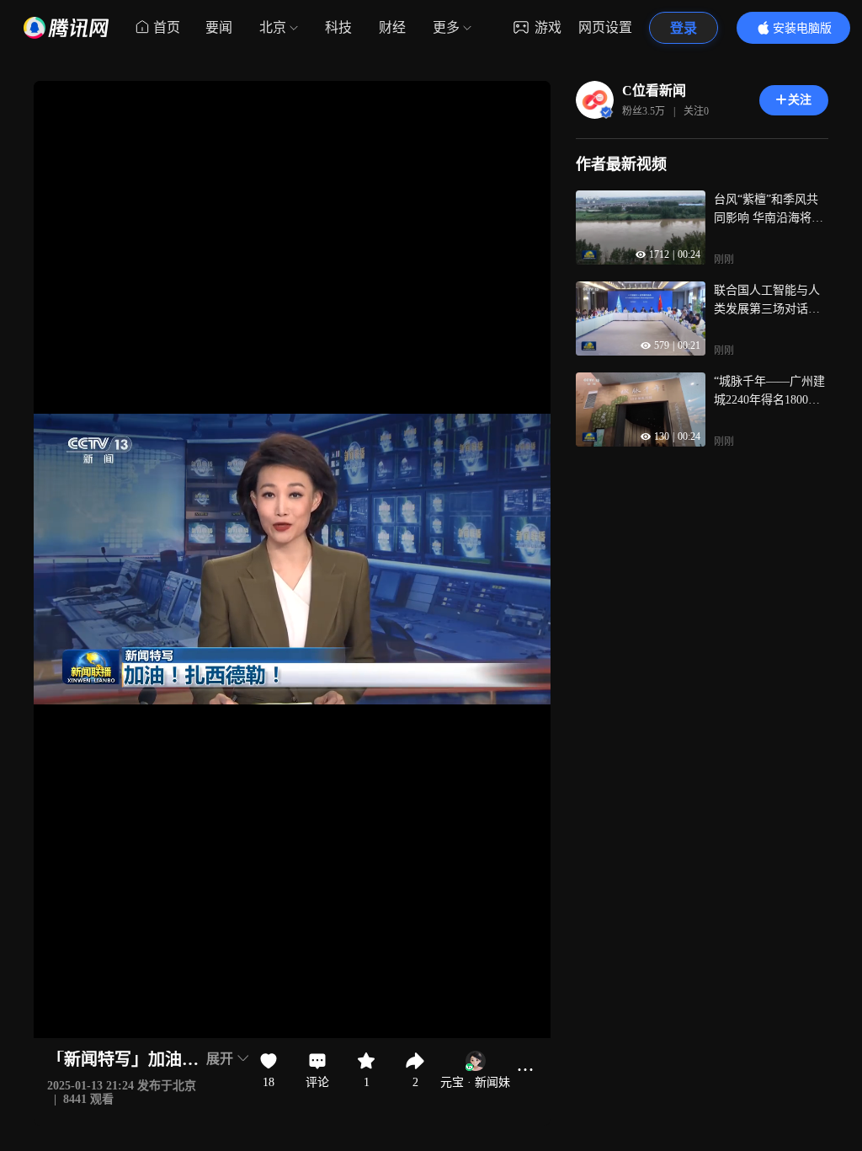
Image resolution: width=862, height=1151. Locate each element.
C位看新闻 (654, 90)
